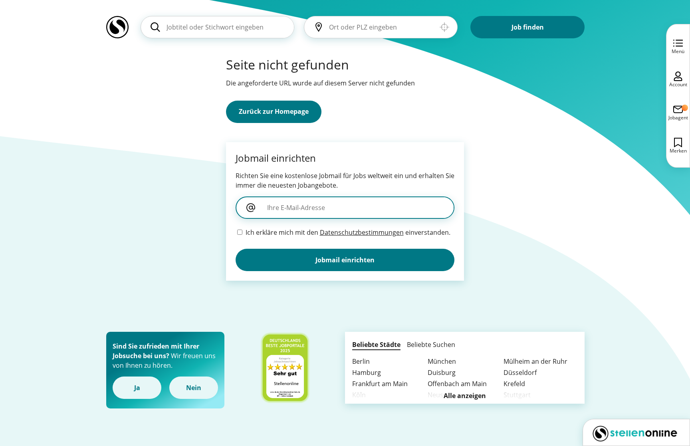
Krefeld (514, 383)
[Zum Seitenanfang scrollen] (666, 396)
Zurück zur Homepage (274, 111)
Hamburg (366, 372)
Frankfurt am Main (380, 383)
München (442, 361)
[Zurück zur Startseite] (117, 30)
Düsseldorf (520, 372)
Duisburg (442, 372)
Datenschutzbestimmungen (362, 232)
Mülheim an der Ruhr (535, 361)
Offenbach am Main (457, 383)
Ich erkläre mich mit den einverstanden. (348, 232)
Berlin (361, 361)
